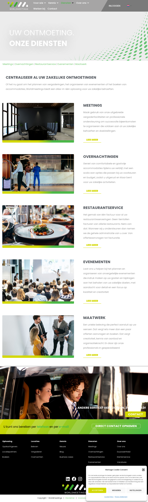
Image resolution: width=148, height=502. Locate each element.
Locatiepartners (9, 451)
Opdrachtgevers (9, 446)
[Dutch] (128, 6)
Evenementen (65, 64)
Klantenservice (123, 457)
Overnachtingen (24, 64)
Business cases (66, 457)
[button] (143, 470)
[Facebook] (74, 479)
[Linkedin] (68, 479)
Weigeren (116, 490)
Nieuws (63, 446)
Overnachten (37, 457)
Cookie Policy (109, 497)
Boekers (5, 457)
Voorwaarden (84, 498)
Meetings (8, 64)
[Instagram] (80, 479)
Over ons (121, 446)
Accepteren (97, 490)
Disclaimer (70, 498)
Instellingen (135, 490)
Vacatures (121, 462)
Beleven (34, 446)
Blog (62, 451)
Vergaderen (36, 451)
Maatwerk (80, 64)
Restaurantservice (45, 64)
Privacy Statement (121, 497)
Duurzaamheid (123, 451)
